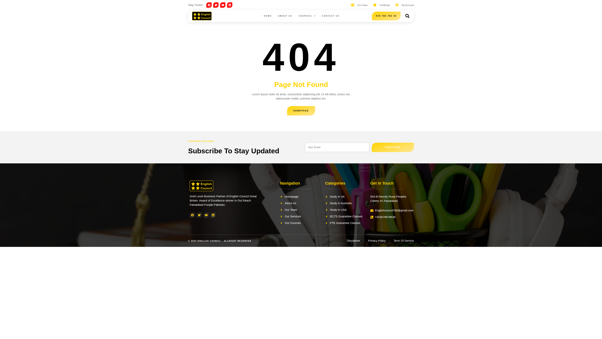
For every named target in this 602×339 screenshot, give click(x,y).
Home (268, 16)
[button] (407, 16)
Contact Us (331, 16)
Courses (305, 16)
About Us (285, 16)
